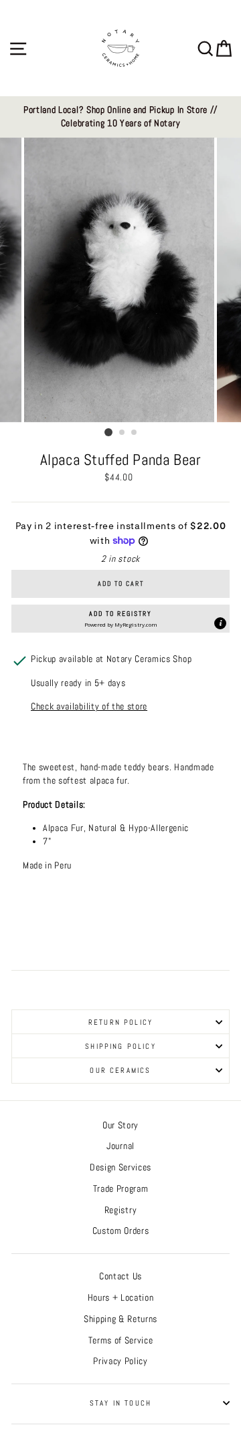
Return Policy (120, 1022)
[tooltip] (220, 623)
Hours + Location (121, 1297)
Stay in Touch (120, 1403)
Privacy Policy (120, 1361)
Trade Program (121, 1188)
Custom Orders (120, 1231)
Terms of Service (120, 1340)
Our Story (120, 1125)
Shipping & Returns (120, 1319)
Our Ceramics (120, 1070)
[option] (120, 117)
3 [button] (134, 433)
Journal (120, 1146)
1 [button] (108, 432)
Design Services (120, 1167)
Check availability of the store (89, 706)
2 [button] (122, 433)
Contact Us (120, 1276)
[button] (120, 619)
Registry (120, 1210)
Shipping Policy (120, 1046)
